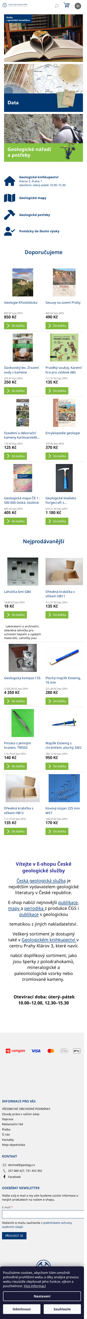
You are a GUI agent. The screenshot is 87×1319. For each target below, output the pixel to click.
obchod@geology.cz (21, 1165)
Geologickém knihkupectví (49, 940)
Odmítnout (22, 1309)
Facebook (14, 1177)
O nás (6, 1134)
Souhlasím (62, 1309)
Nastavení (42, 1296)
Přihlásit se (14, 1236)
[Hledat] (57, 6)
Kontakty (8, 1140)
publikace (68, 902)
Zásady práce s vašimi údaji (20, 1114)
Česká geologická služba (41, 880)
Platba (6, 1129)
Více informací (35, 1286)
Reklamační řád (12, 1124)
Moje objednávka (13, 1145)
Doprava (7, 1119)
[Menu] (78, 6)
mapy (14, 908)
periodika (34, 908)
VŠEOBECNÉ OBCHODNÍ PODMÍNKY (26, 1109)
